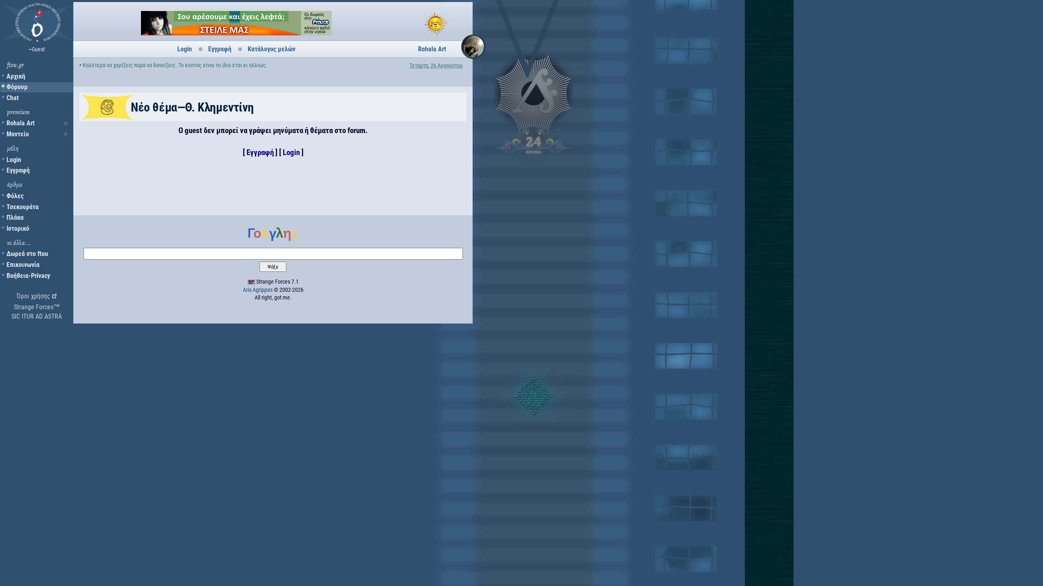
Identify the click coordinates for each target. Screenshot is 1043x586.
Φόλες (15, 196)
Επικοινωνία (23, 265)
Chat (13, 98)
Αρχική (16, 76)
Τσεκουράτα (23, 207)
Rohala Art (21, 123)
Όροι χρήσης (33, 296)
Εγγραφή (18, 170)
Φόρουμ (17, 87)
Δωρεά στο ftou (27, 254)
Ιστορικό (18, 228)
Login (14, 160)
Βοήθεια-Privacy (28, 276)
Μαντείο (18, 134)
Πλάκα (15, 217)
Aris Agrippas (258, 289)
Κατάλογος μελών (271, 49)
